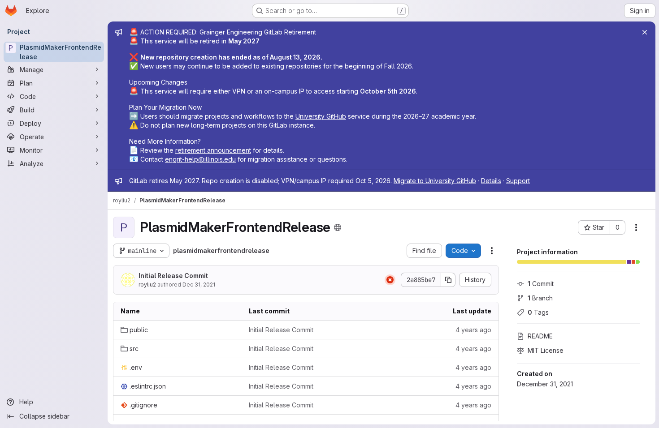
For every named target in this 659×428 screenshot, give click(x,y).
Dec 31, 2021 (198, 284)
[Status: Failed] (390, 279)
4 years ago (473, 330)
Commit (541, 283)
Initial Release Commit (173, 275)
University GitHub (320, 116)
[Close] (644, 32)
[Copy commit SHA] (448, 280)
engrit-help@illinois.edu (200, 159)
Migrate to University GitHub (435, 180)
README (540, 336)
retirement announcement (213, 150)
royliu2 (147, 284)
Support (518, 180)
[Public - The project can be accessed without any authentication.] (337, 227)
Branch (540, 298)
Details (491, 180)
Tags (538, 312)
